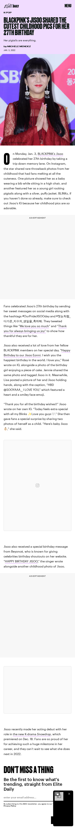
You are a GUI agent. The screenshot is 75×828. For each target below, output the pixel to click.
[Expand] (57, 794)
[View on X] (37, 690)
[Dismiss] (69, 794)
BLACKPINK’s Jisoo (50, 153)
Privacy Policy (10, 806)
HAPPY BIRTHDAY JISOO (21, 561)
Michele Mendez (19, 46)
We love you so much (34, 326)
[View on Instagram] (37, 485)
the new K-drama (32, 734)
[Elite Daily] (11, 5)
